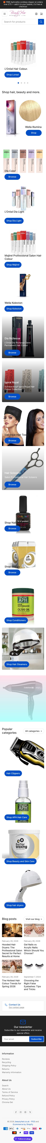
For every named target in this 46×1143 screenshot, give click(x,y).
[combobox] (23, 22)
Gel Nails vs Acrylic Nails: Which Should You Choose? (34, 949)
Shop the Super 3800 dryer (23, 713)
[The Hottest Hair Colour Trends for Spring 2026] (12, 966)
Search (5, 1085)
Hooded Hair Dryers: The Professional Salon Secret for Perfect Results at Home (12, 950)
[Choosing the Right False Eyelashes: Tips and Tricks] (34, 966)
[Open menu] (4, 13)
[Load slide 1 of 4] (18, 82)
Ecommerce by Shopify (23, 1124)
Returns (5, 1069)
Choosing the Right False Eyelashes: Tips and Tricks (32, 985)
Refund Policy (8, 1095)
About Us (6, 1089)
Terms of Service (10, 1092)
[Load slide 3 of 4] (24, 82)
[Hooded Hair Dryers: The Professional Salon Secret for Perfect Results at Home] (12, 930)
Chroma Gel (7, 1102)
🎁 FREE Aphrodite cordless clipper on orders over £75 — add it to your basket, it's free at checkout (23, 4)
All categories (32, 731)
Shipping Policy (9, 1065)
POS (33, 1121)
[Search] (41, 21)
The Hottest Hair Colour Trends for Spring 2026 (11, 983)
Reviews (6, 1059)
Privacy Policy (8, 1099)
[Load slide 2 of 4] (21, 82)
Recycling (6, 1062)
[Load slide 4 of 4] (27, 82)
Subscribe (36, 1039)
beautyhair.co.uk (22, 1121)
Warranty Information (11, 1072)
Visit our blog (33, 919)
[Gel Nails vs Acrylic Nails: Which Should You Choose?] (34, 930)
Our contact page (16, 1007)
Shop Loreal (12, 74)
